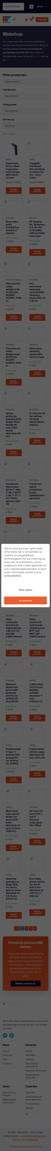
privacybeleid (12, 575)
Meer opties (25, 589)
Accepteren (25, 600)
